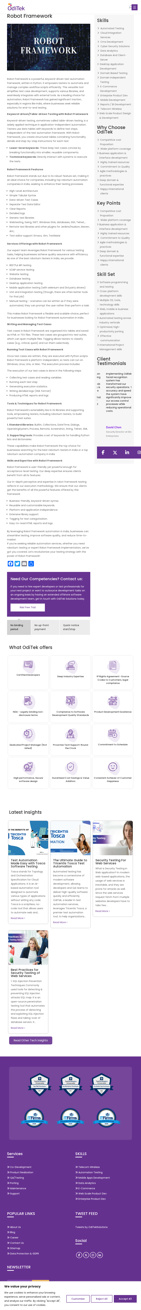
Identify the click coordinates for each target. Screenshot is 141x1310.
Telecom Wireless (89, 1167)
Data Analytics (87, 1183)
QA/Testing (16, 1177)
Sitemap (14, 1248)
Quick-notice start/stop (71, 627)
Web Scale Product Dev (92, 1193)
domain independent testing (113, 80)
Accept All (125, 1299)
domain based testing (113, 73)
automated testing (112, 28)
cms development (111, 42)
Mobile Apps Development (94, 1177)
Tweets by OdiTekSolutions (91, 1227)
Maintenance (17, 1188)
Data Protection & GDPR (24, 1253)
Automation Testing (90, 1172)
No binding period (16, 627)
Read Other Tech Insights (31, 1040)
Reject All (101, 1299)
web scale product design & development (115, 116)
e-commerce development (108, 89)
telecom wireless (111, 109)
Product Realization (21, 1172)
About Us (15, 1227)
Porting (14, 1183)
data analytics (109, 50)
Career (13, 1237)
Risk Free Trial (28, 607)
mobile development (112, 100)
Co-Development (20, 1167)
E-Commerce (86, 1188)
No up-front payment (42, 627)
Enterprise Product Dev (92, 1199)
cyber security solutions (115, 46)
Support (14, 1193)
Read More (17, 918)
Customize (78, 1299)
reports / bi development (115, 104)
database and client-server (113, 57)
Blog (12, 1232)
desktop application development (112, 66)
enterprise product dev (114, 95)
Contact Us (16, 1243)
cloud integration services (110, 35)
